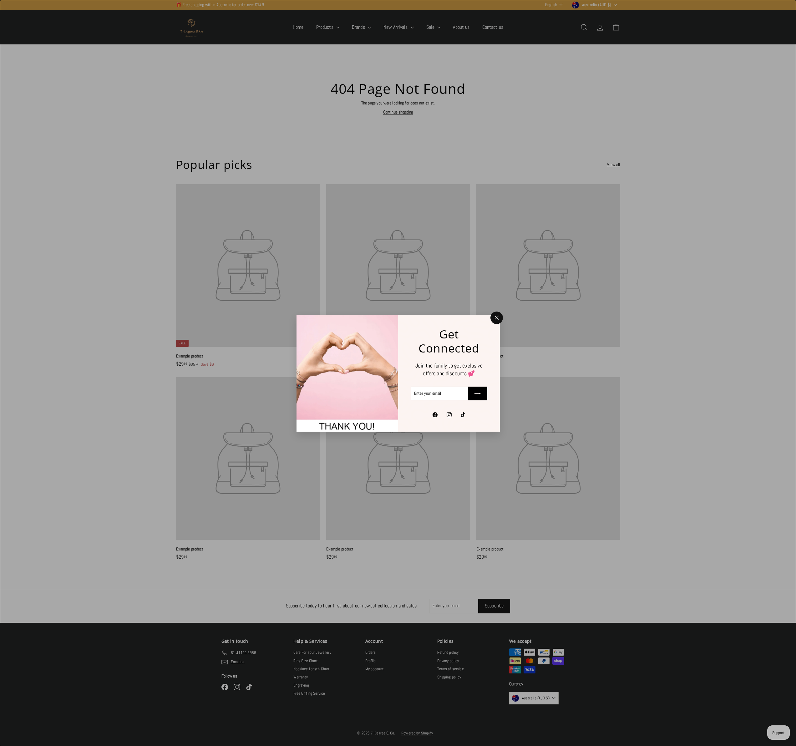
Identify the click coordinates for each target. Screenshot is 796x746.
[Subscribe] (477, 393)
